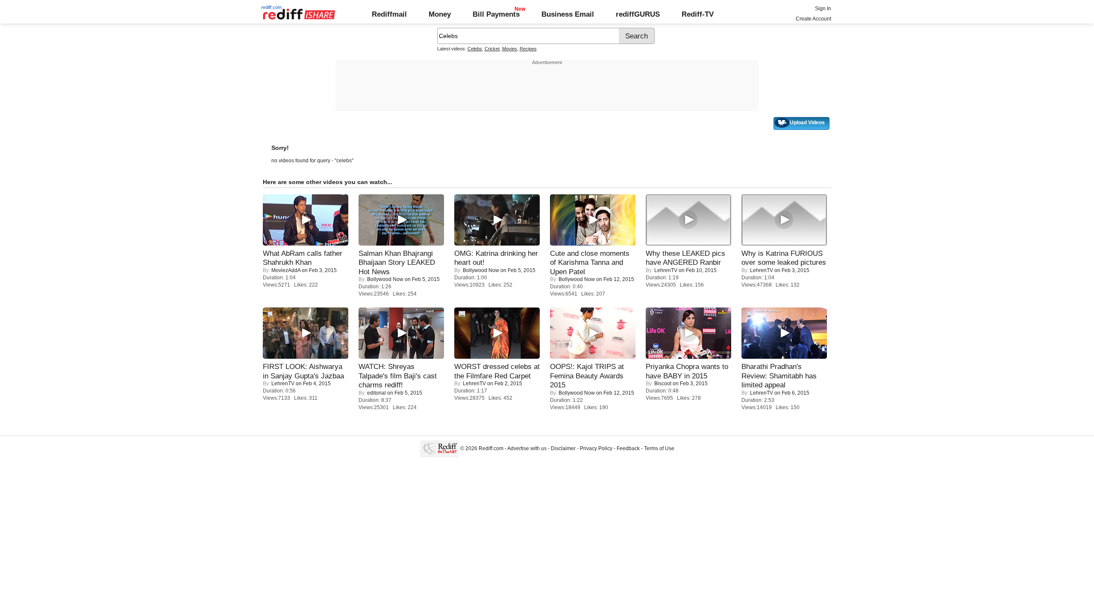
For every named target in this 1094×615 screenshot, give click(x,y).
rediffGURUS (638, 14)
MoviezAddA (285, 270)
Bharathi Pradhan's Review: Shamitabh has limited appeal (779, 376)
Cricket (492, 48)
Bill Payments (496, 14)
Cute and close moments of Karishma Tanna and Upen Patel (589, 262)
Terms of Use (659, 448)
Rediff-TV (698, 14)
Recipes (528, 48)
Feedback (628, 448)
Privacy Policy (596, 448)
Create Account (813, 19)
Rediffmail (389, 14)
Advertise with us (527, 448)
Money (440, 14)
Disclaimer (563, 448)
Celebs (475, 48)
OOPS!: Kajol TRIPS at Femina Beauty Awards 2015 (587, 376)
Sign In (823, 9)
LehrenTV (665, 270)
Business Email (567, 14)
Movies (509, 48)
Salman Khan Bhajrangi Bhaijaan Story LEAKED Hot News (397, 262)
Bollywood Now (385, 279)
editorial (376, 393)
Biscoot (662, 384)
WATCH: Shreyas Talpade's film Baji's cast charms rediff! (398, 376)
